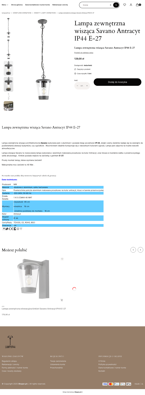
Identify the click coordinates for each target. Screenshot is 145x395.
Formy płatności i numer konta (15, 368)
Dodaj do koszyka (117, 82)
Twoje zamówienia (58, 361)
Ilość (76, 80)
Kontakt (101, 371)
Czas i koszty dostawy (11, 371)
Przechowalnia (56, 368)
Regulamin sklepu (9, 361)
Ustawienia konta (57, 364)
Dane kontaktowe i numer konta (112, 368)
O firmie (101, 361)
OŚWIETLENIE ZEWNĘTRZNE (22, 13)
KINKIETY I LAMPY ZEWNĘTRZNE (45, 13)
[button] (116, 4)
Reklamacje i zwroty (10, 364)
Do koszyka (62, 300)
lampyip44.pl (6, 13)
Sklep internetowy (72, 392)
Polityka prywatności (107, 364)
